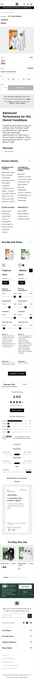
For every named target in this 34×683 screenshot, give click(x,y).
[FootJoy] (17, 4)
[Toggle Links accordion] (17, 630)
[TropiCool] (17, 42)
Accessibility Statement (8, 662)
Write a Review (16, 16)
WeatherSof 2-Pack (22, 564)
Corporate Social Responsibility (10, 665)
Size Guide (30, 68)
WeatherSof (5, 563)
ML (13, 79)
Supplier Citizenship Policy (9, 668)
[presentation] (9, 384)
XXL (29, 79)
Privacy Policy (5, 655)
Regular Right (12, 71)
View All (17, 481)
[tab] (31, 4)
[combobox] (25, 270)
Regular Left (4, 71)
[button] (2, 4)
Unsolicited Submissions (8, 658)
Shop (5, 282)
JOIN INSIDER (25, 586)
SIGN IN (25, 592)
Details (28, 99)
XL (23, 79)
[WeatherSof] (8, 561)
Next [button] (32, 40)
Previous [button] (2, 40)
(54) (9, 16)
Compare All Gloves (17, 373)
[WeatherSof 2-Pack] (25, 561)
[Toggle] (28, 242)
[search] (24, 4)
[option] (17, 42)
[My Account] (27, 4)
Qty (2, 84)
